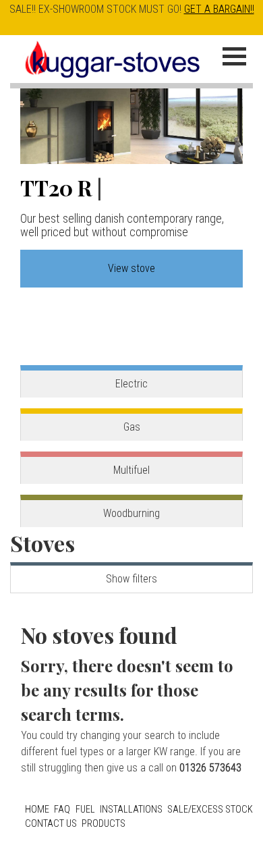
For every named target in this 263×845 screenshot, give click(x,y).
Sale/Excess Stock (210, 809)
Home (37, 809)
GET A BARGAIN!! (219, 9)
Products (103, 823)
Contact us (51, 823)
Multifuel (131, 470)
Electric (131, 383)
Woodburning (131, 513)
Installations (131, 809)
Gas (131, 426)
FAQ (62, 809)
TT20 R (56, 187)
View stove (131, 268)
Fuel (85, 809)
